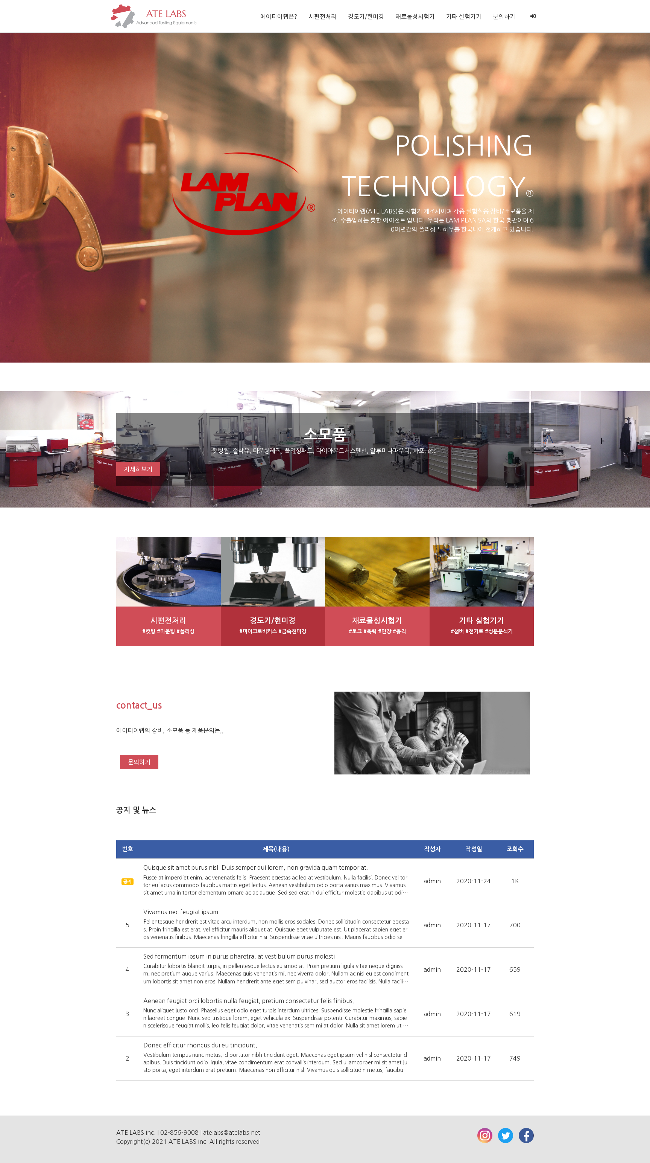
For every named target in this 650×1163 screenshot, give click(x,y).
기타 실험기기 (463, 16)
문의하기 (504, 16)
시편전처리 (322, 16)
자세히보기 (138, 469)
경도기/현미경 (366, 16)
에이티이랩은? (278, 16)
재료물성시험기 (415, 16)
